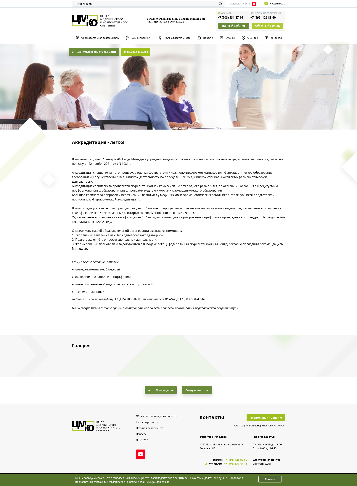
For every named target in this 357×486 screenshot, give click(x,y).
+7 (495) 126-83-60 (263, 17)
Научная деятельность (177, 37)
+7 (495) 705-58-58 (127, 299)
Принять (270, 479)
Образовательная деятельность (100, 37)
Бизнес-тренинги (141, 37)
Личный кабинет (233, 25)
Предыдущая (164, 390)
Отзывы (230, 37)
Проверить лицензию (266, 417)
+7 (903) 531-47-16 (230, 17)
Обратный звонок (267, 25)
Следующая (193, 390)
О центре (252, 37)
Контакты (276, 37)
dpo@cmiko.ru (262, 463)
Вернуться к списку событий (96, 52)
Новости (208, 37)
